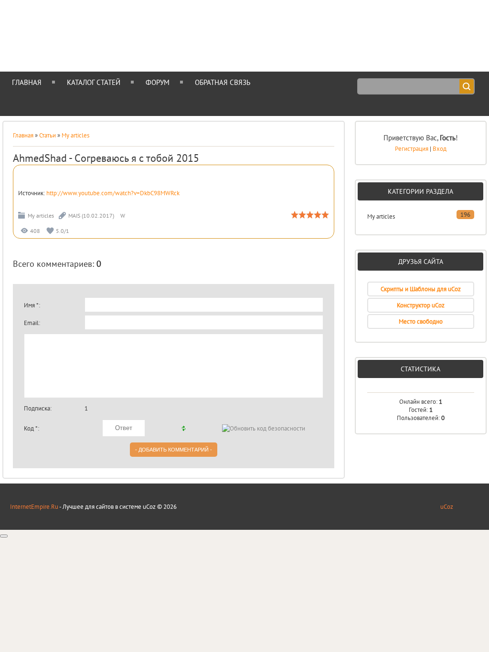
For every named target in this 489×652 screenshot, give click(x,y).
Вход (439, 149)
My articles (75, 135)
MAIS (74, 215)
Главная (23, 135)
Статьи (47, 135)
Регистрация (411, 149)
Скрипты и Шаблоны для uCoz (421, 289)
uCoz (446, 507)
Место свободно (421, 321)
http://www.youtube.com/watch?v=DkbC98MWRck (113, 193)
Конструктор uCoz (421, 305)
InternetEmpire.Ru (34, 507)
